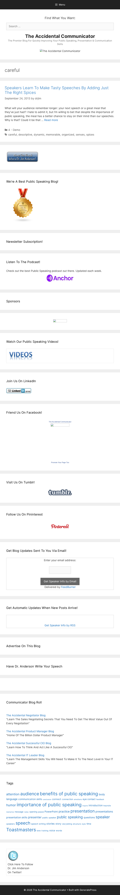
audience (29, 793)
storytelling (67, 824)
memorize (10, 812)
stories (50, 823)
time (89, 823)
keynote (107, 805)
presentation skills (16, 817)
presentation (82, 811)
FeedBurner (68, 587)
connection (67, 799)
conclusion (47, 799)
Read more (51, 120)
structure (77, 824)
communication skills (30, 799)
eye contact (89, 799)
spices (90, 134)
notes (26, 812)
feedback (100, 799)
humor (11, 805)
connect (56, 799)
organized (68, 134)
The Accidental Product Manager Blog (30, 731)
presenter (35, 817)
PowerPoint (51, 811)
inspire (85, 806)
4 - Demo (14, 129)
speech (23, 823)
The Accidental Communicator (60, 36)
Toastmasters (21, 829)
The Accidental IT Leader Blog (25, 755)
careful (12, 134)
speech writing (38, 824)
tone (39, 830)
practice (64, 811)
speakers (10, 824)
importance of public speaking (49, 804)
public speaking (70, 817)
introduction (96, 805)
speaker (103, 817)
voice (52, 830)
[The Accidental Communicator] (60, 425)
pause (41, 812)
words (59, 830)
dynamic (39, 134)
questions (89, 817)
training (44, 830)
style (84, 824)
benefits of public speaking (69, 793)
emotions (78, 799)
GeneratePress (88, 889)
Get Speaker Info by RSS (60, 625)
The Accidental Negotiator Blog (25, 715)
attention (13, 794)
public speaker (49, 817)
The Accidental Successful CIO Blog (28, 743)
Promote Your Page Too (60, 462)
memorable (53, 134)
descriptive (25, 134)
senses (80, 134)
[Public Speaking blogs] (23, 221)
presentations (104, 811)
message (19, 811)
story (58, 823)
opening (33, 811)
